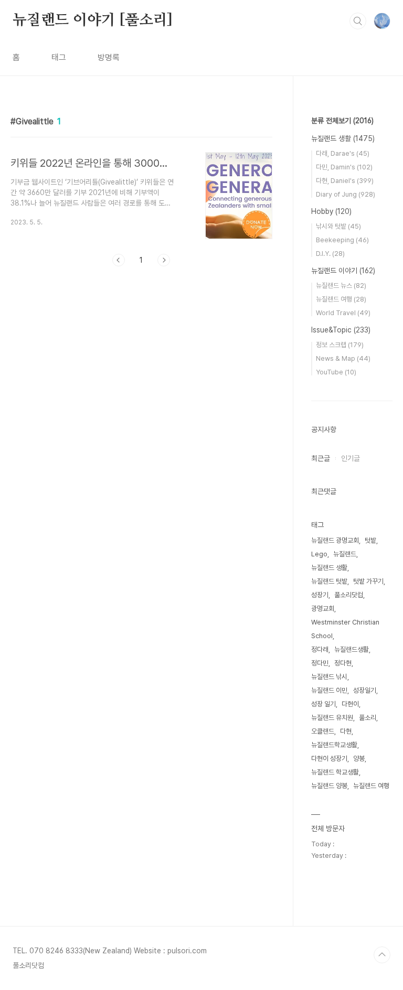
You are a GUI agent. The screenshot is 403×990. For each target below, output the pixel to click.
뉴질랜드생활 (351, 649)
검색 (358, 21)
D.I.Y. (330, 253)
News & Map (343, 358)
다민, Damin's (344, 167)
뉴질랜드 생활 (343, 138)
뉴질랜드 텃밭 (329, 581)
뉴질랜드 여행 (341, 299)
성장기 (319, 595)
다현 (346, 731)
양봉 (359, 758)
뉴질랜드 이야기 (343, 270)
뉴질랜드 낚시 (329, 677)
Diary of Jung (345, 194)
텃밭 (370, 540)
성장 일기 (323, 704)
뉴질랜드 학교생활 (335, 772)
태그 (58, 57)
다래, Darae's (342, 153)
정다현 (343, 663)
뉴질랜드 (344, 554)
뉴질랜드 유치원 (332, 718)
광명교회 (322, 608)
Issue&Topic (340, 330)
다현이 (350, 704)
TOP (382, 954)
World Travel (343, 313)
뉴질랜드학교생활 (334, 745)
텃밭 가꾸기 (368, 581)
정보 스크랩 (340, 345)
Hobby (331, 211)
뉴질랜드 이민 (329, 690)
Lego (319, 554)
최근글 (320, 458)
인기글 (350, 458)
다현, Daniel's (345, 181)
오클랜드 (322, 731)
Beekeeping (342, 240)
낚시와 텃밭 (338, 226)
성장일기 (364, 690)
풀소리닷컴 (348, 595)
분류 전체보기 (342, 120)
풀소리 (367, 718)
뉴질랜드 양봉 (329, 786)
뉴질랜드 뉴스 (341, 285)
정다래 (319, 649)
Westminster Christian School (345, 629)
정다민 (319, 663)
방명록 (109, 57)
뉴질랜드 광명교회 (335, 540)
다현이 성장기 (329, 758)
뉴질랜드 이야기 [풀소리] (93, 20)
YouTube (336, 372)
